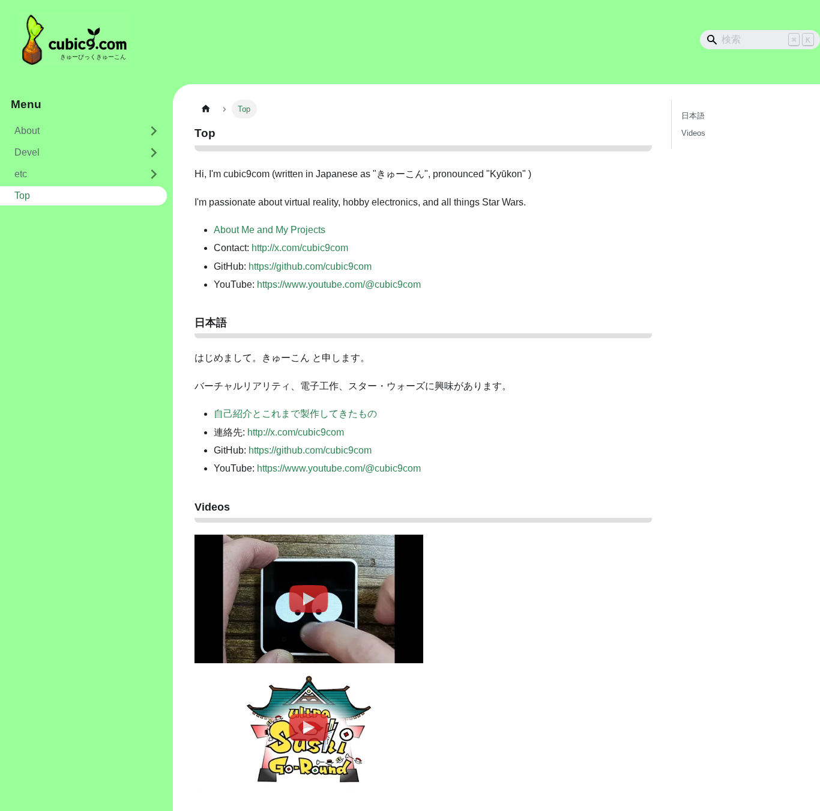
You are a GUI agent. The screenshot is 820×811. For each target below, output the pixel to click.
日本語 (693, 115)
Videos (693, 133)
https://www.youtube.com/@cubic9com (339, 284)
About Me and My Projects (269, 230)
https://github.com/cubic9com (310, 266)
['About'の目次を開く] (153, 131)
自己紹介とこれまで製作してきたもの (295, 414)
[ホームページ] (205, 109)
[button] (83, 152)
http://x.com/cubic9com (300, 248)
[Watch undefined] (308, 599)
